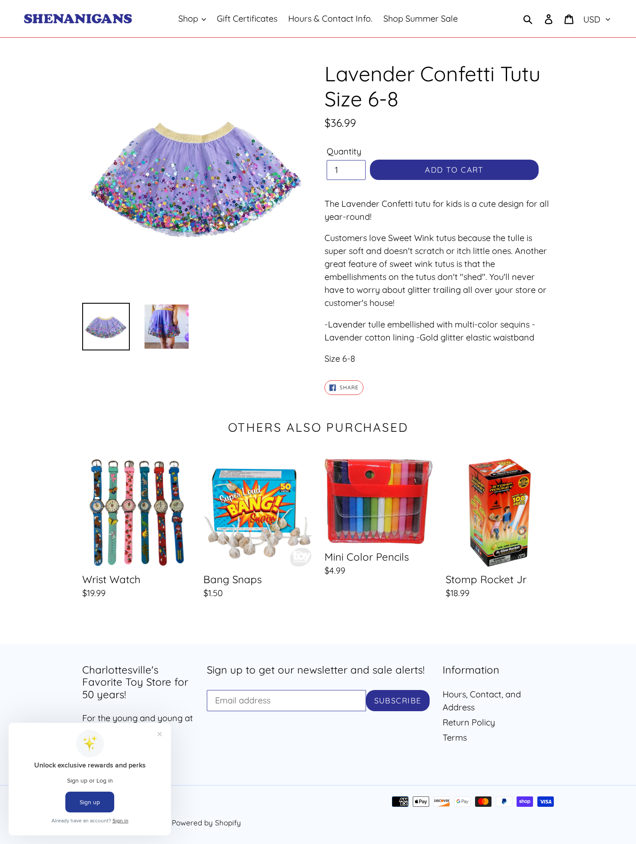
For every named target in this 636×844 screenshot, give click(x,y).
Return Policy (469, 722)
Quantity (344, 151)
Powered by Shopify (206, 822)
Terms (455, 737)
